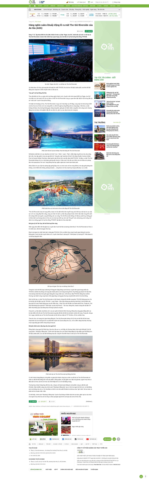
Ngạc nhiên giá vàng (77, 426)
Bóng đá (53, 5)
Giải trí (68, 5)
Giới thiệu (49, 469)
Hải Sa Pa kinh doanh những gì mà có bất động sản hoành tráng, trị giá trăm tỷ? (81, 419)
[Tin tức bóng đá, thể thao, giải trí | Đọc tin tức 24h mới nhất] (32, 2)
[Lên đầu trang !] (145, 476)
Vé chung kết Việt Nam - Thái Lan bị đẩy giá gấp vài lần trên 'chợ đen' (113, 145)
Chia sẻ (90, 31)
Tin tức (40, 5)
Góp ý (56, 469)
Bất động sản (56, 9)
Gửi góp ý (43, 401)
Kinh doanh (60, 5)
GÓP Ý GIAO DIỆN (5, 475)
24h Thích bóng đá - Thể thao (80, 5)
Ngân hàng (93, 9)
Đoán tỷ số (82, 2)
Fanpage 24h (55, 439)
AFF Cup (46, 5)
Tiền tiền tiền (100, 9)
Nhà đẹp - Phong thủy (75, 9)
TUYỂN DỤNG (94, 469)
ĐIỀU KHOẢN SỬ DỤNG (82, 469)
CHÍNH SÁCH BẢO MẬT (66, 469)
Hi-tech (99, 5)
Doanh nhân (64, 9)
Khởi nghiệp (86, 9)
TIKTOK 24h (80, 439)
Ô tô (118, 5)
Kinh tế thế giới (48, 9)
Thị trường (99, 122)
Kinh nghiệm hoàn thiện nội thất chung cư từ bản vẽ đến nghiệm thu (113, 85)
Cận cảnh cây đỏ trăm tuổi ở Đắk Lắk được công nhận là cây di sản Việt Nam (113, 137)
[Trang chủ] (31, 9)
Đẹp (82, 444)
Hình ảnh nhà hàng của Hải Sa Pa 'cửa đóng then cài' (113, 154)
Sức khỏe (92, 5)
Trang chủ (31, 21)
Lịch (92, 2)
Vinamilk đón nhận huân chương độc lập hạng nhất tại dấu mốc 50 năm (113, 112)
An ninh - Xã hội (57, 444)
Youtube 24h (93, 439)
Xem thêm (116, 122)
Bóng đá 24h (68, 439)
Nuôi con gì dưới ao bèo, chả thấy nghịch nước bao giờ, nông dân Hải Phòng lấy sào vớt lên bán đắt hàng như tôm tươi (113, 128)
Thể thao (112, 5)
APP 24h (34, 439)
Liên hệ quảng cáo (36, 469)
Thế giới (106, 5)
